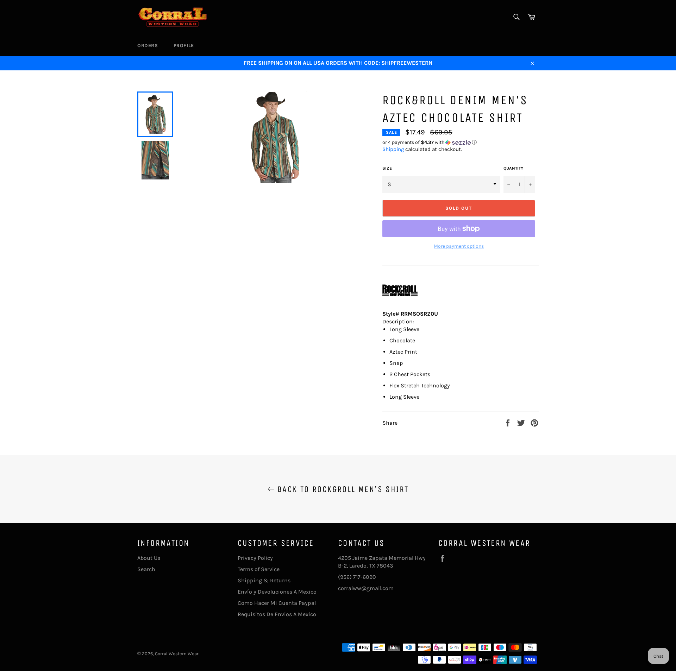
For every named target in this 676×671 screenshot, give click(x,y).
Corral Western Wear (177, 653)
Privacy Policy (255, 558)
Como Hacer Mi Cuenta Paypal (277, 603)
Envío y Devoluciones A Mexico (277, 591)
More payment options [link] (459, 246)
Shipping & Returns (264, 580)
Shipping (393, 149)
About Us (148, 558)
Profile (184, 46)
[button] (460, 142)
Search (146, 569)
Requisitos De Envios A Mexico (277, 614)
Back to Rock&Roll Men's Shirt (342, 489)
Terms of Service (259, 569)
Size (387, 168)
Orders (147, 46)
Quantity (513, 168)
